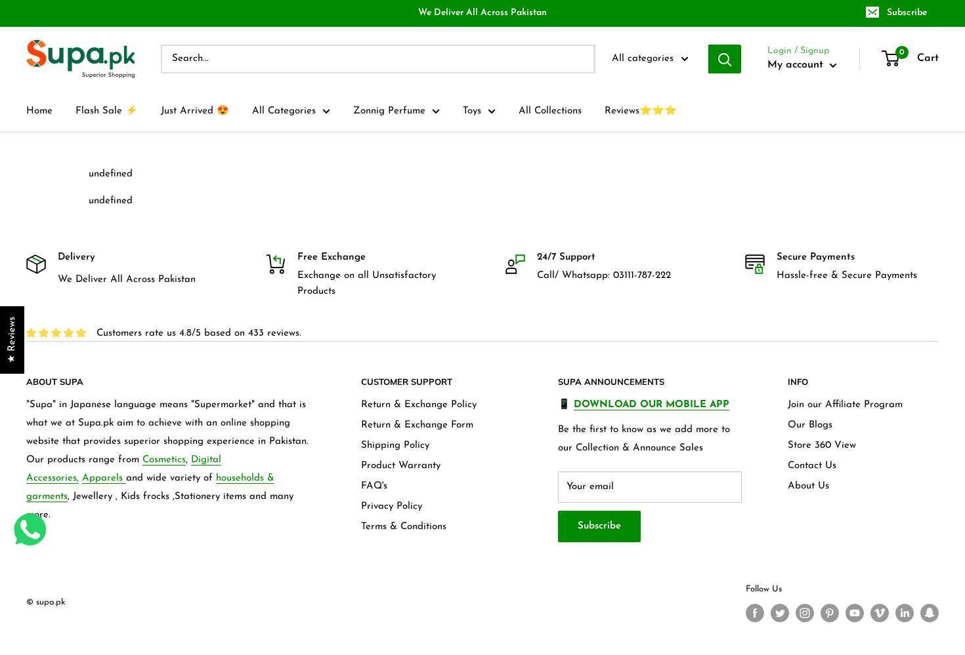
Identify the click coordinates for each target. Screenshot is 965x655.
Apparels (104, 478)
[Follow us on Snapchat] (929, 613)
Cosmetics (164, 460)
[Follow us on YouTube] (855, 613)
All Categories (284, 111)
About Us (808, 486)
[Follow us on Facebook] (755, 613)
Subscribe (907, 13)
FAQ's (374, 486)
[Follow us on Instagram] (805, 613)
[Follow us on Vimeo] (879, 613)
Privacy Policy (391, 506)
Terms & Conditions (403, 527)
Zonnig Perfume (389, 111)
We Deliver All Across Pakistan (482, 13)
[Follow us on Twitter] (780, 613)
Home (39, 111)
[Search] (724, 59)
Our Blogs (810, 425)
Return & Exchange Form (417, 425)
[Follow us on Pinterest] (830, 613)
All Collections (550, 111)
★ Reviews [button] (12, 340)
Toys (472, 111)
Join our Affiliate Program (845, 405)
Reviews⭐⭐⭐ (641, 111)
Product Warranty (400, 466)
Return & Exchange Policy (419, 405)
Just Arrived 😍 (195, 111)
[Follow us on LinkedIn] (904, 613)
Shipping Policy (395, 445)
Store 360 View (822, 445)
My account (796, 65)
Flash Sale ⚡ (106, 111)
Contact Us (812, 466)
